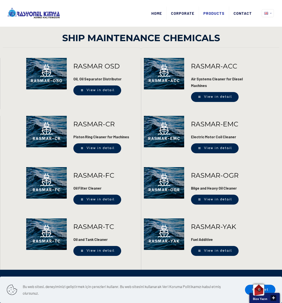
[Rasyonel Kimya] (33, 13)
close (273, 298)
